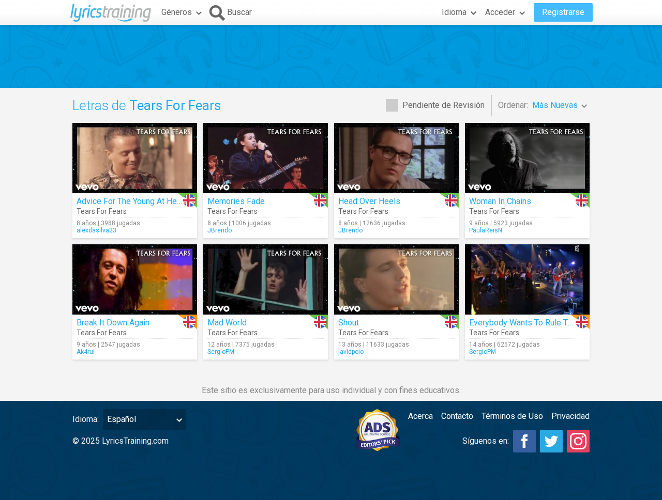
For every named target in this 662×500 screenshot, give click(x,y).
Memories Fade (236, 201)
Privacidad (570, 416)
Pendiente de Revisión (443, 105)
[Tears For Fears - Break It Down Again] (134, 279)
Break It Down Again (113, 322)
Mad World (227, 322)
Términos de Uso (512, 416)
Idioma (454, 12)
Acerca (420, 416)
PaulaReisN (485, 230)
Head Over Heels (369, 201)
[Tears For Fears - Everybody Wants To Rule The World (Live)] (527, 279)
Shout (348, 322)
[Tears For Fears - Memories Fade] (265, 158)
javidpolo (351, 351)
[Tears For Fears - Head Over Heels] (396, 158)
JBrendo (219, 230)
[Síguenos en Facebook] (524, 441)
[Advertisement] (331, 56)
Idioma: (85, 419)
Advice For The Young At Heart (131, 201)
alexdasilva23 (96, 230)
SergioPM (220, 351)
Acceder (500, 12)
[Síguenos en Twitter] (551, 441)
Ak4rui (86, 351)
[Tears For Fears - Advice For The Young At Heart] (134, 158)
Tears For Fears (102, 211)
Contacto (457, 416)
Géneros (176, 12)
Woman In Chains (500, 201)
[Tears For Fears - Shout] (396, 279)
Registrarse (563, 12)
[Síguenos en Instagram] (578, 441)
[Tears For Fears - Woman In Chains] (527, 158)
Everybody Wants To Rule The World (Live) (546, 322)
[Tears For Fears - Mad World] (265, 279)
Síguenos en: (485, 441)
